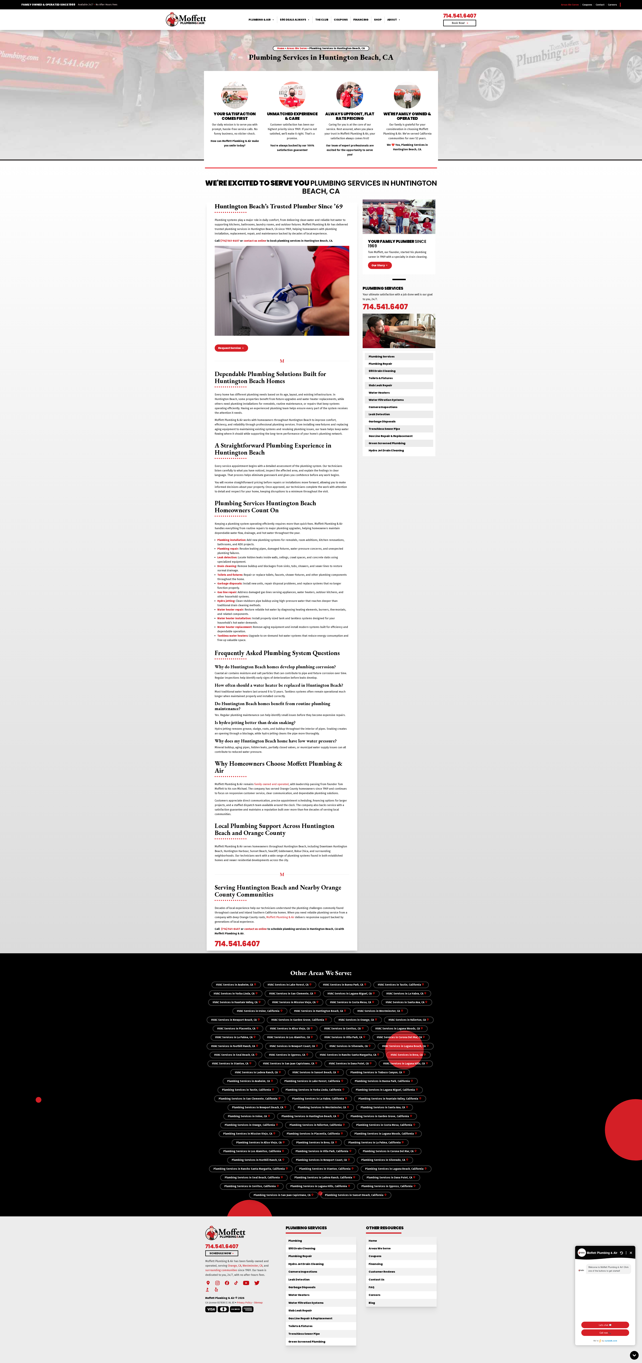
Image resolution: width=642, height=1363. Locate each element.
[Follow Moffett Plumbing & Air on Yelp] (216, 1290)
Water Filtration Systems (386, 400)
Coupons (587, 5)
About (392, 20)
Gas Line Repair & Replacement (391, 436)
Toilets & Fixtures (381, 378)
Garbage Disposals (382, 421)
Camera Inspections (383, 407)
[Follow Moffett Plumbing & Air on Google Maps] (208, 1283)
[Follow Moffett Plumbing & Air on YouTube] (246, 1283)
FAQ (371, 1287)
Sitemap (258, 1302)
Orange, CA (234, 1265)
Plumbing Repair (380, 364)
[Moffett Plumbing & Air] (186, 19)
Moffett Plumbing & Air (280, 917)
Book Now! (458, 23)
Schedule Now (220, 1253)
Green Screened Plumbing (387, 443)
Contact (600, 5)
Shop (378, 20)
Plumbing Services (382, 356)
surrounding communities (221, 1270)
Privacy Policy (244, 1302)
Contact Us (376, 1279)
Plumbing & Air (260, 20)
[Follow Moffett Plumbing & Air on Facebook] (227, 1283)
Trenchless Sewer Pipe (384, 429)
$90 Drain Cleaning (382, 371)
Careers (612, 5)
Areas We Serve (570, 5)
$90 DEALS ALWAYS (293, 20)
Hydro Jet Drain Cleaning (386, 450)
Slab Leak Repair (380, 385)
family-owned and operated (271, 784)
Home (280, 48)
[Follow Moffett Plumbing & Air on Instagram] (217, 1283)
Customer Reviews (382, 1272)
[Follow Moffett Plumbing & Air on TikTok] (236, 1283)
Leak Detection (379, 414)
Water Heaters (379, 393)
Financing (361, 20)
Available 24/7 (85, 4)
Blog (372, 1303)
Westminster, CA (252, 1265)
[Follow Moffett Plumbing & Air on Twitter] (256, 1283)
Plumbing (295, 1241)
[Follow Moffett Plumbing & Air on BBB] (207, 1290)
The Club (321, 20)
